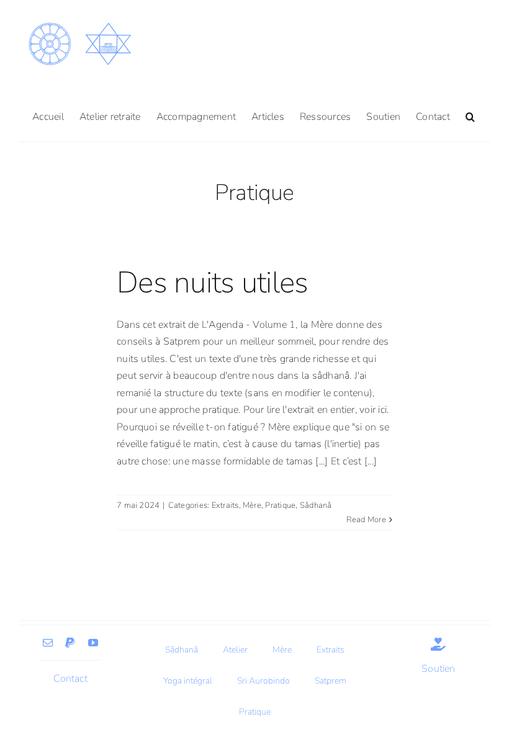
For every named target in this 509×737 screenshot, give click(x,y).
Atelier (235, 650)
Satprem (330, 681)
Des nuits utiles (212, 282)
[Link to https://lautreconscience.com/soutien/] (438, 644)
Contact (70, 678)
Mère (252, 505)
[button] (470, 115)
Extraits (225, 505)
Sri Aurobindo (263, 681)
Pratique (280, 505)
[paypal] (70, 643)
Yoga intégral (187, 681)
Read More (366, 519)
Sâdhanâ (316, 505)
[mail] (48, 643)
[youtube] (93, 643)
